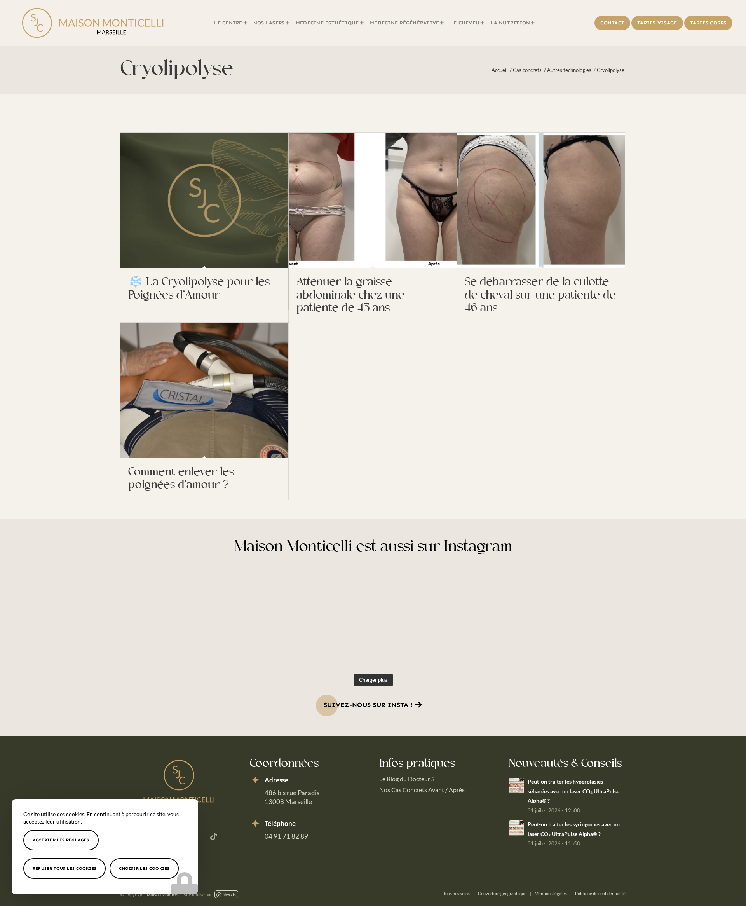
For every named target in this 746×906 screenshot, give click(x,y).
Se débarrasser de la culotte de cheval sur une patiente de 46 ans (540, 295)
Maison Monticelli (164, 894)
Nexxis (229, 894)
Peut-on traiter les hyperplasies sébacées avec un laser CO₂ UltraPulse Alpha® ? (573, 791)
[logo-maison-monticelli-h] (93, 23)
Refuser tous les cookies (64, 868)
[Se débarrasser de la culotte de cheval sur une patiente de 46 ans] (541, 200)
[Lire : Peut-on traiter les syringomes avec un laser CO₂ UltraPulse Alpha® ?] (516, 828)
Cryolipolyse (176, 69)
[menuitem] (231, 23)
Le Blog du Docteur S (406, 778)
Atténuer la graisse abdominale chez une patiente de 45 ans (350, 295)
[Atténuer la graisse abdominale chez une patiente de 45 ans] (373, 200)
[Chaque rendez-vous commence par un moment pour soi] (565, 633)
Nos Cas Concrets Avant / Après (422, 789)
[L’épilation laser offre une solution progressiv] (309, 633)
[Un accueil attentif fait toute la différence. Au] (180, 633)
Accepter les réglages (61, 840)
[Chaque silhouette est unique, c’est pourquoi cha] (437, 633)
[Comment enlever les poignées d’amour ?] (204, 390)
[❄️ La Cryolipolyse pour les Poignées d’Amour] (204, 200)
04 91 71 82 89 (286, 836)
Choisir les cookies (144, 868)
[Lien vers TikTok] (213, 836)
